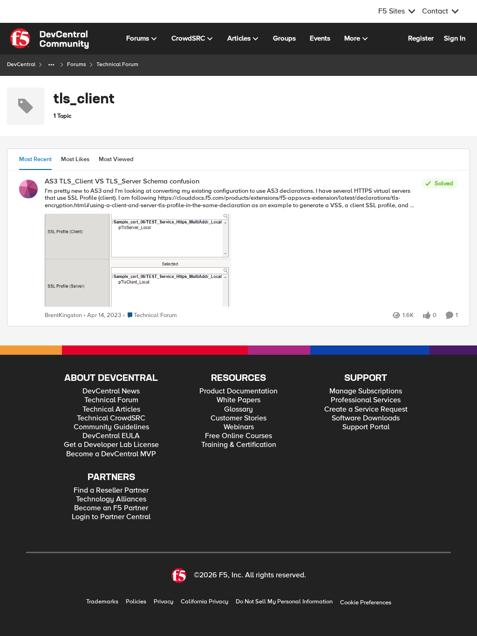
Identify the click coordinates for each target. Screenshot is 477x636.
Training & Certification (238, 444)
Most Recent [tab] (35, 159)
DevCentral (21, 64)
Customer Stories (238, 418)
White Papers (238, 400)
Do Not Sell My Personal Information (284, 601)
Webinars (239, 427)
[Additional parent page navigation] (51, 64)
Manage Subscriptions (365, 391)
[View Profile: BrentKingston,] (28, 189)
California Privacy (204, 601)
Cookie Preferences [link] (365, 602)
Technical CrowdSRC (111, 418)
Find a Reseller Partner (111, 490)
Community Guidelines (111, 427)
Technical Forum (111, 400)
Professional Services (366, 400)
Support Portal (365, 427)
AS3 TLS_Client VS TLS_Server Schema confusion (122, 181)
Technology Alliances (111, 499)
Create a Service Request (366, 409)
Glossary (238, 409)
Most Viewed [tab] (116, 159)
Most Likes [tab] (75, 159)
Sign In (454, 38)
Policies (136, 601)
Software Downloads (366, 418)
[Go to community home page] (49, 38)
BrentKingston (63, 315)
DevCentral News (111, 391)
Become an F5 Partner (111, 508)
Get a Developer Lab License (111, 444)
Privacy (163, 601)
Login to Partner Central (111, 517)
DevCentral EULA (111, 436)
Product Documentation (238, 391)
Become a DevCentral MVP (111, 454)
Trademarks (102, 601)
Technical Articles (111, 409)
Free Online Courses (238, 436)
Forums (76, 64)
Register (421, 38)
